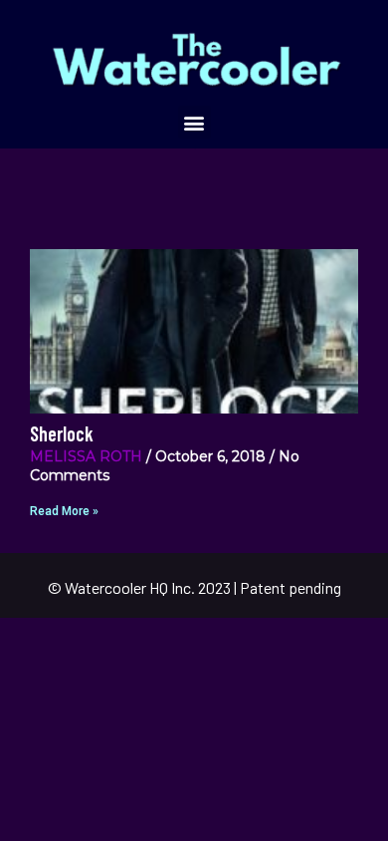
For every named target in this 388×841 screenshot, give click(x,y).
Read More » (64, 511)
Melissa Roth (86, 456)
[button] (194, 122)
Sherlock (62, 433)
